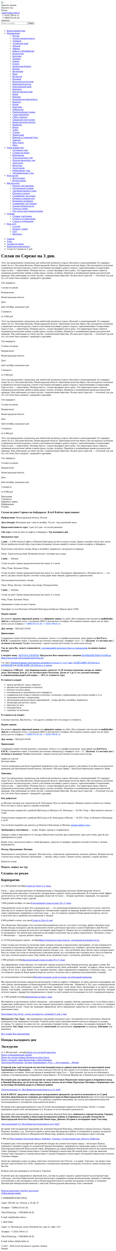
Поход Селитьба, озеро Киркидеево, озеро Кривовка (26, 1060)
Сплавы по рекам (15, 244)
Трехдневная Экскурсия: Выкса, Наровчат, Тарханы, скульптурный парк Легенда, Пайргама (55, 1139)
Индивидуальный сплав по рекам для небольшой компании (63, 977)
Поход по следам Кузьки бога (41, 1052)
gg (11, 1193)
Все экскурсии (31, 1190)
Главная (10, 239)
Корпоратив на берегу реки (39, 997)
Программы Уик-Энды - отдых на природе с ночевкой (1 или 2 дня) (34, 1014)
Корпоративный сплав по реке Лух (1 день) (44, 960)
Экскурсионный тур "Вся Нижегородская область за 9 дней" (30, 1124)
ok (8, 1193)
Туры (9, 241)
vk (2, 1193)
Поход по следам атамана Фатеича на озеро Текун (25, 1057)
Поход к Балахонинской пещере (16, 1055)
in (13, 1193)
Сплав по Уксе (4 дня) (42, 920)
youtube (17, 1193)
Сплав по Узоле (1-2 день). (38, 886)
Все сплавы (6, 1034)
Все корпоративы (21, 1034)
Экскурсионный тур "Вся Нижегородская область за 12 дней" (31, 1089)
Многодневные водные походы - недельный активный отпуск (69, 940)
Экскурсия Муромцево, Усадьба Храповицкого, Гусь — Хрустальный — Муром (40, 1062)
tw (6, 1193)
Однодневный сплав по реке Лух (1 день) (51, 903)
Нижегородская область (18, 246)
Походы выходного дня (12, 1190)
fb (4, 1193)
